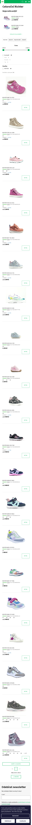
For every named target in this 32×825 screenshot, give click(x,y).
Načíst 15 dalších (16, 764)
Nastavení (15, 816)
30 (3, 720)
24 (3, 241)
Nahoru (17, 777)
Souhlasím (23, 821)
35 (3, 448)
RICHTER (7, 68)
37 (13, 720)
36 (3, 171)
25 (17, 753)
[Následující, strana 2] (16, 768)
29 (3, 206)
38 (6, 171)
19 (3, 346)
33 (6, 517)
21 (6, 380)
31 (3, 617)
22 (3, 101)
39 (3, 311)
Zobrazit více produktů (15, 34)
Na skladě (8, 55)
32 (3, 136)
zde (21, 811)
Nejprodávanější (17, 39)
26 (21, 753)
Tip (6, 62)
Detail (25, 107)
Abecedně (24, 39)
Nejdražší (11, 39)
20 (3, 380)
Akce (6, 57)
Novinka (7, 60)
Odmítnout (8, 821)
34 (6, 617)
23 (3, 276)
